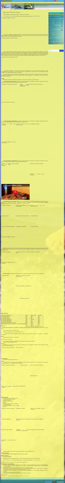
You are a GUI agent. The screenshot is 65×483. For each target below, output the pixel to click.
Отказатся (54, 481)
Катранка (36, 34)
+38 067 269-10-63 (36, 16)
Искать (61, 50)
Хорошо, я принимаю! (48, 481)
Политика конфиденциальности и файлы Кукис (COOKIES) (48, 479)
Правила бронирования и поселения (55, 43)
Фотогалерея (51, 30)
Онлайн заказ (51, 27)
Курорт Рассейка (51, 22)
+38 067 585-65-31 (8, 16)
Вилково (50, 26)
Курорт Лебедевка (52, 20)
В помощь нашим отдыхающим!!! (54, 29)
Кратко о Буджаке (52, 34)
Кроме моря (51, 36)
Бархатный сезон (52, 33)
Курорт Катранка (51, 23)
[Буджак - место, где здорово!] (5, 4)
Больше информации (60, 481)
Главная (50, 14)
